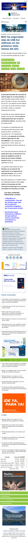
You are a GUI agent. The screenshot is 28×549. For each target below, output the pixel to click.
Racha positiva (5, 68)
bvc (18, 62)
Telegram (4, 249)
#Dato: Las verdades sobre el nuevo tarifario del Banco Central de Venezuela (14, 371)
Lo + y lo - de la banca (7, 499)
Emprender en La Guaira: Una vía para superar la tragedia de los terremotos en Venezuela (13, 426)
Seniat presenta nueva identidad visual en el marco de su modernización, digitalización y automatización (14, 333)
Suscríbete (16, 18)
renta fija (13, 68)
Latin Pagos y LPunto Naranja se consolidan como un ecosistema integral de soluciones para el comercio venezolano (14, 301)
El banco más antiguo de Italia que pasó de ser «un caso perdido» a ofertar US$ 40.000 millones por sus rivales (14, 451)
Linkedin (5, 531)
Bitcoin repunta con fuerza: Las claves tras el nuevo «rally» (14, 319)
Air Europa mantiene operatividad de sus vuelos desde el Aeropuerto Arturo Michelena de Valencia (14, 388)
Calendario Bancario (6, 503)
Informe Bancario (5, 496)
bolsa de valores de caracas (9, 62)
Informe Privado (7, 18)
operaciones (16, 65)
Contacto (22, 18)
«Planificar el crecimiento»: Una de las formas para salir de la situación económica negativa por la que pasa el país (14, 203)
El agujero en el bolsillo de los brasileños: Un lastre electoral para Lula (13, 438)
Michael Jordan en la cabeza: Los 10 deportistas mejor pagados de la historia (13, 376)
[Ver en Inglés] (25, 1)
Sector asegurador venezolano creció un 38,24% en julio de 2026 (13, 382)
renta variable (20, 68)
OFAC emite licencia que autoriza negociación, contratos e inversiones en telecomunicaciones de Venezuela (13, 313)
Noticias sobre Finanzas (8, 59)
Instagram (10, 249)
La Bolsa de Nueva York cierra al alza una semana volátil (13, 307)
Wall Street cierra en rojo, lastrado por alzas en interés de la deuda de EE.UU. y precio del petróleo (14, 326)
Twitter (15, 249)
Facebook (20, 249)
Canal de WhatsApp (18, 247)
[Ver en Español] (26, 1)
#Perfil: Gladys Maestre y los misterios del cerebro (13, 432)
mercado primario (6, 65)
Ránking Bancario (5, 492)
